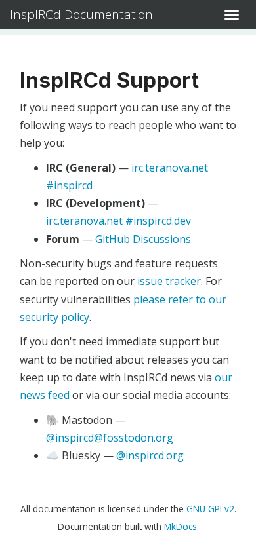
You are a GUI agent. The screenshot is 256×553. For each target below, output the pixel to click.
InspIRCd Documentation (81, 14)
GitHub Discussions (143, 239)
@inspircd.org (150, 455)
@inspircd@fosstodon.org (109, 437)
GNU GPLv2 (210, 509)
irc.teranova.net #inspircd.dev (118, 221)
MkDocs (180, 526)
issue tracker (169, 281)
